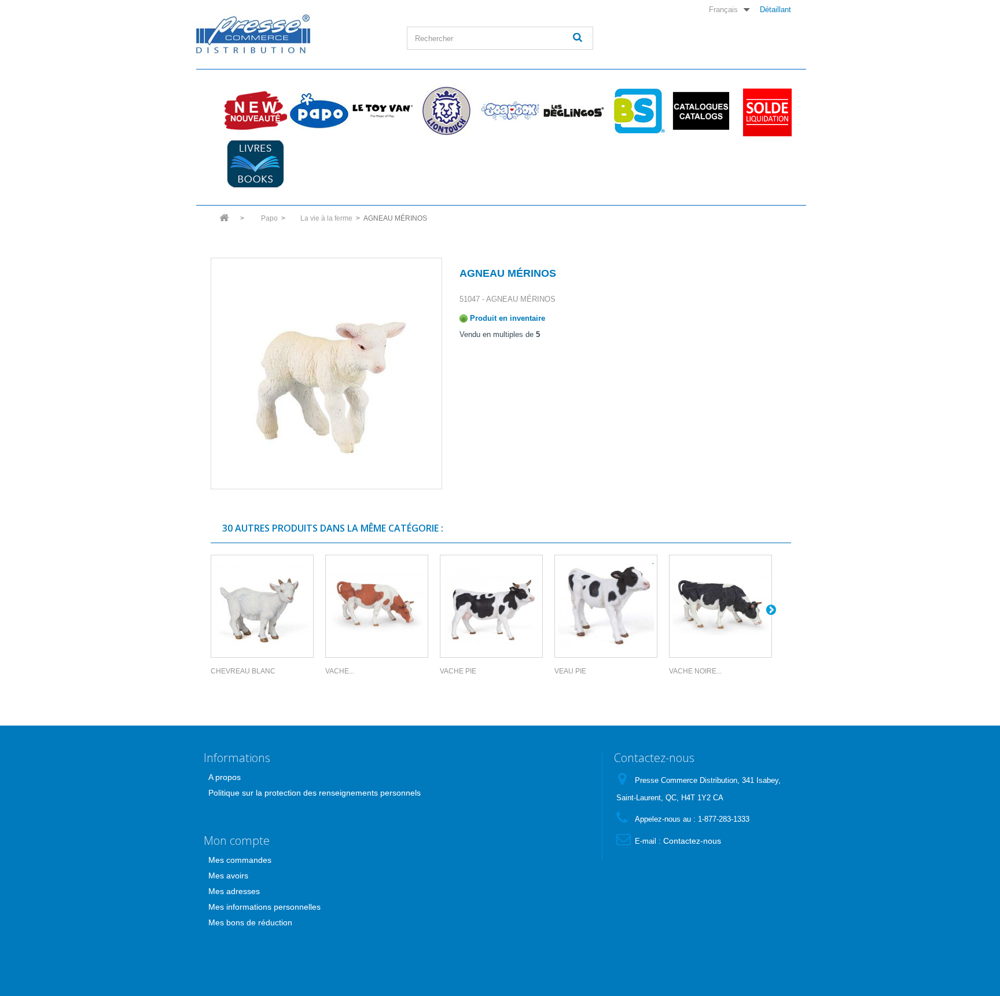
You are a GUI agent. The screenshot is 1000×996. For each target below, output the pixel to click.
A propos (224, 777)
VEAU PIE (570, 671)
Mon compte (237, 840)
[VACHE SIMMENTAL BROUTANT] (376, 606)
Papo (319, 110)
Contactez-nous (692, 840)
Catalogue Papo (701, 110)
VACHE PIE (458, 671)
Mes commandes (239, 860)
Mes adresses (234, 891)
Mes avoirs (228, 875)
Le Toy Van (382, 110)
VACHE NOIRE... (695, 671)
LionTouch (446, 110)
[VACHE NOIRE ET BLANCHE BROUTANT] (720, 606)
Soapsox (510, 110)
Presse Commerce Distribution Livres (255, 164)
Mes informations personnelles (264, 906)
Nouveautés (255, 110)
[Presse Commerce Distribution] (292, 32)
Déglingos (573, 110)
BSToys (637, 110)
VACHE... (339, 671)
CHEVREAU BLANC (243, 671)
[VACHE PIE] (491, 606)
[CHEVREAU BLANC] (262, 606)
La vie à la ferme (326, 218)
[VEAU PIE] (605, 606)
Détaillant (775, 9)
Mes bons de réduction (250, 922)
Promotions (764, 110)
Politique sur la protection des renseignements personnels (314, 792)
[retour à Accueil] (224, 221)
